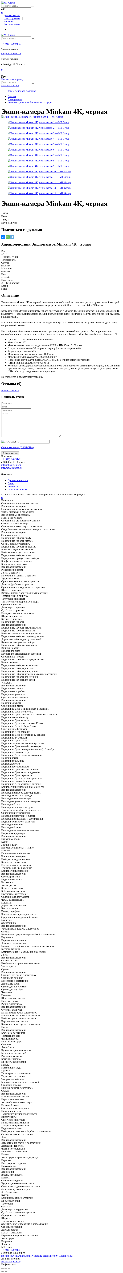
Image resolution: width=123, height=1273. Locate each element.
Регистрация (8, 1261)
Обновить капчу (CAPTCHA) (17, 447)
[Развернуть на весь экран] (5, 1268)
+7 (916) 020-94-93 (11, 43)
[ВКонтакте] (3, 237)
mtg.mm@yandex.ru (11, 467)
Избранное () (51, 1255)
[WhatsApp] (8, 237)
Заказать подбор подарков (22, 91)
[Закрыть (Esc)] (2, 1268)
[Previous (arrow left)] (2, 1271)
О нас (11, 483)
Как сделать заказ (12, 24)
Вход (18, 1261)
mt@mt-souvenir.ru (11, 53)
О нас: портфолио (12, 18)
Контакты (8, 21)
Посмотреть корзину (12, 79)
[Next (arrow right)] (5, 1271)
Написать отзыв (10, 390)
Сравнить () (66, 1255)
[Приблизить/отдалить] (9, 1268)
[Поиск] (33, 6)
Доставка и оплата (12, 15)
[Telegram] (12, 237)
